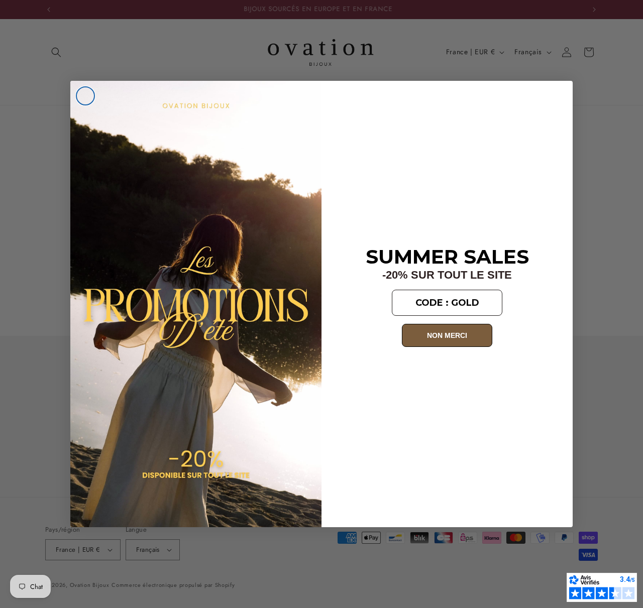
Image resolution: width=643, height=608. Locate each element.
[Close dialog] (85, 96)
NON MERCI (447, 335)
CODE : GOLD (447, 302)
